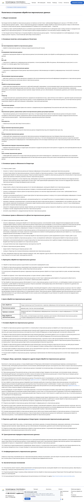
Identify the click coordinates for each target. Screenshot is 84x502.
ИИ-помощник (41, 2)
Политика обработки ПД (76, 492)
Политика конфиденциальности (76, 495)
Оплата (49, 2)
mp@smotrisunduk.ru (35, 379)
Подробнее (33, 496)
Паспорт (34, 2)
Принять (27, 498)
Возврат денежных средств (63, 492)
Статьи (60, 2)
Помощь (54, 2)
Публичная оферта (76, 489)
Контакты (66, 2)
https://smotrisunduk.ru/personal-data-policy (63, 476)
